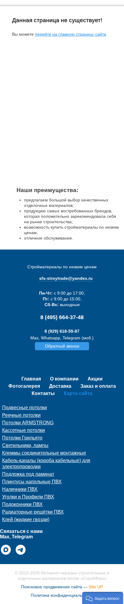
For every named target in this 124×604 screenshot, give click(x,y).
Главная (31, 378)
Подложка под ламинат (28, 474)
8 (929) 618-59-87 (62, 331)
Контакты (43, 393)
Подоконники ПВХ (22, 504)
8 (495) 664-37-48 (62, 317)
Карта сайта (78, 393)
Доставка (60, 386)
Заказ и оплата (98, 386)
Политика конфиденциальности (62, 595)
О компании (64, 378)
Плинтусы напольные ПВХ (32, 481)
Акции (95, 378)
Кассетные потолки (23, 430)
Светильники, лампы (25, 445)
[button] (102, 598)
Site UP (96, 586)
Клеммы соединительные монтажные (44, 452)
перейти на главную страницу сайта (70, 34)
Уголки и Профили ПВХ (28, 496)
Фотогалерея (24, 386)
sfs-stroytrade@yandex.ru (66, 278)
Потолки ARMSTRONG (28, 422)
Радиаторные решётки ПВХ (33, 511)
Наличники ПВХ (20, 489)
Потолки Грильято (22, 437)
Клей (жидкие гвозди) (25, 519)
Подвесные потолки (24, 407)
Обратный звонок (62, 346)
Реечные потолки (21, 415)
